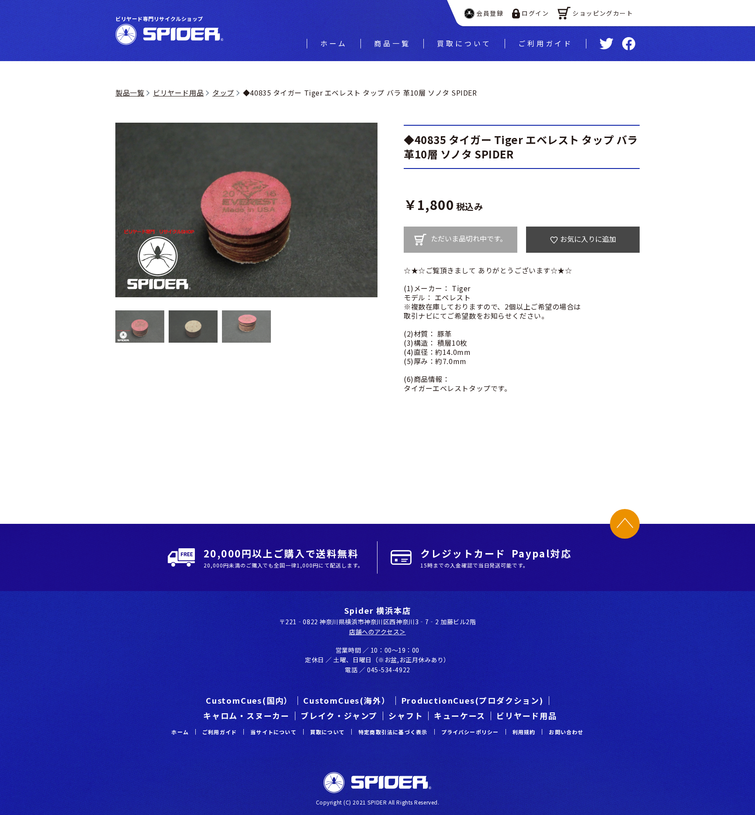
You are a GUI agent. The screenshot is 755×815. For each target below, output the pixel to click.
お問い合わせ (566, 732)
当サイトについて (273, 732)
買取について (464, 43)
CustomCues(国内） (249, 700)
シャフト (405, 715)
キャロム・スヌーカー (246, 715)
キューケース (459, 715)
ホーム (333, 43)
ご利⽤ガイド (545, 43)
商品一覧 (392, 43)
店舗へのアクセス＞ (377, 631)
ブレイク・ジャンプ (339, 715)
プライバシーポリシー (470, 732)
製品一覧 (129, 92)
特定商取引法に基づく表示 (392, 732)
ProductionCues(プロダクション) (472, 700)
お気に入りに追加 (588, 239)
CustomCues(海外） (346, 700)
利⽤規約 (524, 732)
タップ (223, 92)
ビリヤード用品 (178, 92)
